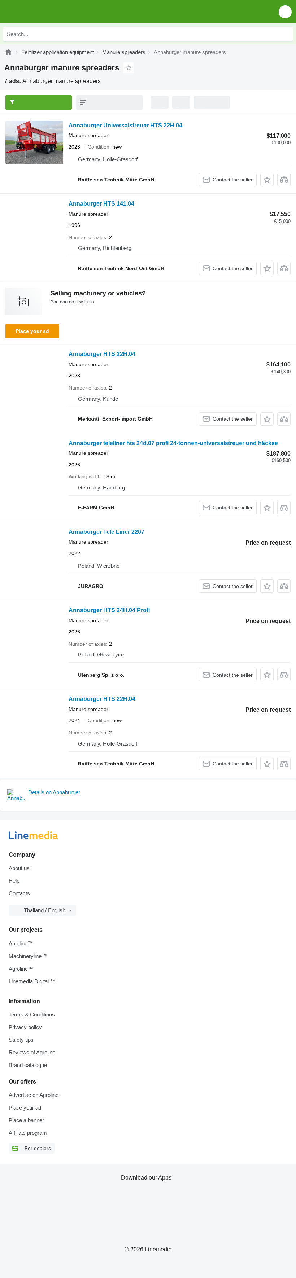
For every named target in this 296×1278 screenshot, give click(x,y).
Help (14, 881)
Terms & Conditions (32, 1014)
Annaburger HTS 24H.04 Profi (109, 610)
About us (19, 868)
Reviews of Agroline (32, 1052)
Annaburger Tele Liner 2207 (106, 532)
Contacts (19, 893)
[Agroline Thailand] (47, 11)
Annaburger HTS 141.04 (101, 204)
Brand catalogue (28, 1065)
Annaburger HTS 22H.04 (102, 354)
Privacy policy (25, 1027)
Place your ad (32, 331)
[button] (285, 11)
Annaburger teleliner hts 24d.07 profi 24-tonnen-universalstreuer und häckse (173, 443)
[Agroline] (8, 52)
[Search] (285, 34)
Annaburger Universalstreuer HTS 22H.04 (125, 125)
